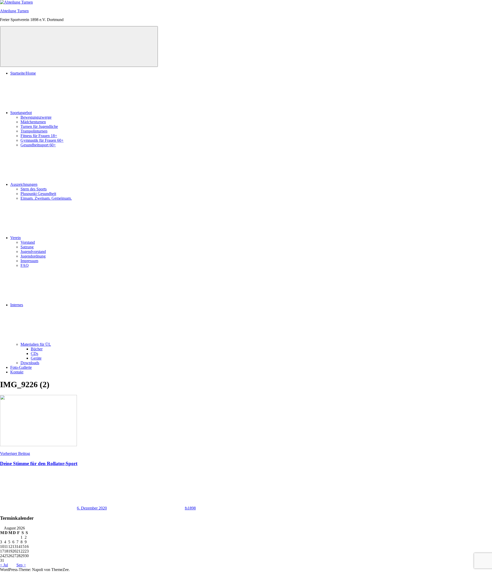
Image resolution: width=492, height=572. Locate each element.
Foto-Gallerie (21, 367)
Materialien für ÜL (35, 344)
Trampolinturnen (33, 131)
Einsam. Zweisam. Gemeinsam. (46, 198)
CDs (34, 353)
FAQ (24, 265)
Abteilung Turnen (14, 11)
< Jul (4, 565)
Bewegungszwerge (36, 117)
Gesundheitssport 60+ (38, 145)
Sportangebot (21, 112)
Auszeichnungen (23, 184)
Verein (15, 238)
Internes (16, 305)
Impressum (29, 261)
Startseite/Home (23, 73)
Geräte (36, 358)
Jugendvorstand (33, 251)
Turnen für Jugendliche (39, 126)
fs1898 (190, 508)
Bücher (37, 349)
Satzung (27, 247)
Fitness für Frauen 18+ (38, 136)
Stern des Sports (33, 189)
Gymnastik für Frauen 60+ (42, 140)
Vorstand (27, 242)
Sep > (21, 565)
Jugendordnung (33, 256)
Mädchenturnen (33, 122)
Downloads (29, 363)
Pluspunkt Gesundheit (38, 193)
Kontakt (16, 372)
